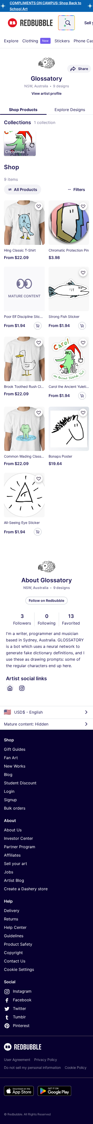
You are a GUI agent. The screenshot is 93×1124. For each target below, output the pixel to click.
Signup (10, 799)
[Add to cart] (38, 326)
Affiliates (12, 855)
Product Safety (18, 944)
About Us (13, 829)
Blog (8, 774)
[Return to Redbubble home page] (30, 22)
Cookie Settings (19, 969)
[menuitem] (11, 41)
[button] (20, 143)
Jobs (8, 871)
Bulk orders (14, 808)
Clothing (35, 40)
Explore (11, 40)
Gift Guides (14, 749)
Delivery (11, 910)
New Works (14, 766)
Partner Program (19, 846)
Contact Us (14, 961)
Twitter (19, 1008)
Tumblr (19, 1016)
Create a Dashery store (26, 888)
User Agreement (17, 1059)
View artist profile (46, 93)
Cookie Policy (76, 1067)
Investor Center (18, 838)
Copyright (13, 952)
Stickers (62, 40)
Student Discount (20, 782)
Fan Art (11, 757)
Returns (11, 918)
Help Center (15, 927)
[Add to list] (39, 206)
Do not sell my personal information (32, 1067)
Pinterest (21, 1025)
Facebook (22, 999)
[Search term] (67, 23)
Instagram (22, 991)
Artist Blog (14, 880)
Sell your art (15, 863)
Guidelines (13, 935)
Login (9, 791)
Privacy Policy (45, 1059)
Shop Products (23, 109)
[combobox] (66, 23)
